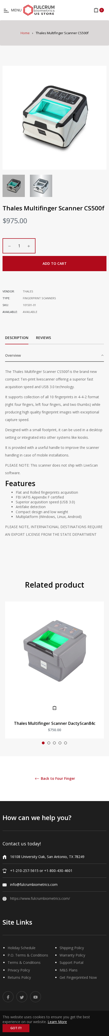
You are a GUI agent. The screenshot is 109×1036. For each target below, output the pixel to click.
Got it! (16, 1028)
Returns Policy (19, 977)
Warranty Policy (72, 955)
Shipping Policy (72, 947)
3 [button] (54, 743)
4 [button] (60, 743)
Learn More (57, 1021)
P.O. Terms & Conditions (28, 955)
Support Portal (71, 962)
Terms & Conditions (24, 962)
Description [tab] (16, 337)
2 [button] (48, 743)
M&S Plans (69, 970)
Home (25, 33)
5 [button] (65, 743)
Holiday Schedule (21, 947)
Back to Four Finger (57, 778)
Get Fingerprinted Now (78, 977)
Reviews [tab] (44, 337)
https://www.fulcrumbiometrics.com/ (40, 898)
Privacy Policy (19, 970)
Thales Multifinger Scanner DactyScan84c (54, 723)
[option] (54, 675)
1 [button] (43, 743)
